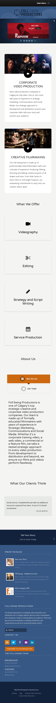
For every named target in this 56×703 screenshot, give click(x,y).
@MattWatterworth (13, 666)
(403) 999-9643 (11, 663)
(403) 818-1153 (11, 672)
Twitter (13, 642)
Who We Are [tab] (31, 378)
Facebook (19, 642)
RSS (7, 642)
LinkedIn (32, 642)
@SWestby (10, 675)
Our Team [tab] (31, 388)
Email (26, 642)
